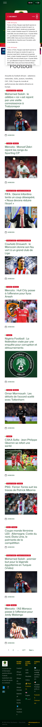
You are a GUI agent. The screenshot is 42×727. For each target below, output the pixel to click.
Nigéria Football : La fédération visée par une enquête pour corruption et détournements (21, 343)
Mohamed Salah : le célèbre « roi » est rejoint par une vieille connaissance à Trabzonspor (19, 100)
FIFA (8, 605)
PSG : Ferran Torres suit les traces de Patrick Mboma (21, 488)
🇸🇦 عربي (28, 699)
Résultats (28, 676)
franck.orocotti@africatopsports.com (37, 674)
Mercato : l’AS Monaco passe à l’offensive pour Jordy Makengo (19, 612)
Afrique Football (11, 90)
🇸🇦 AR (37, 3)
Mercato (15, 143)
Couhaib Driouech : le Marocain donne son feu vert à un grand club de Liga (19, 248)
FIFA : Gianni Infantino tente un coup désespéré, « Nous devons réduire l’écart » (20, 198)
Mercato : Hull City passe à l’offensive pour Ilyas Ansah (20, 293)
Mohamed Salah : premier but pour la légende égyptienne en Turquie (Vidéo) (20, 563)
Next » (31, 650)
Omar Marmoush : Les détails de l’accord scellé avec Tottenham (19, 396)
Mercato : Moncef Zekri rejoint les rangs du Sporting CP (18, 150)
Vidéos (27, 680)
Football (20, 90)
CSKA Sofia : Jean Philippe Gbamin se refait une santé (21, 443)
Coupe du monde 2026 (24, 190)
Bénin (8, 527)
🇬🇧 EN (30, 3)
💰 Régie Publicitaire (28, 686)
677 (24, 650)
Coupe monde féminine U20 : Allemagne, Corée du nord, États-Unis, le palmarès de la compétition (21, 537)
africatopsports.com (34, 723)
